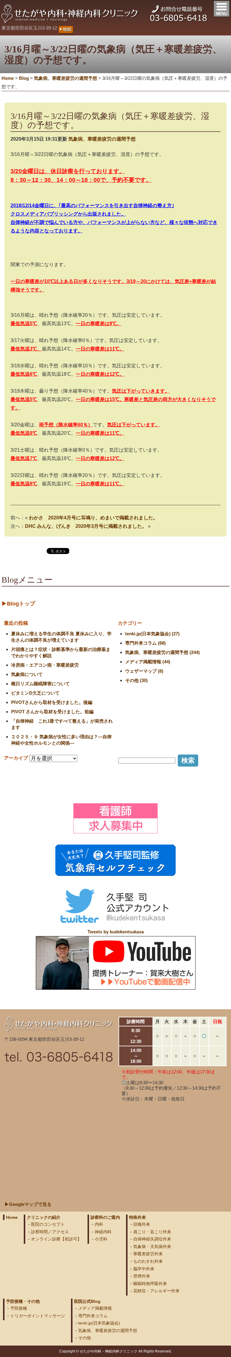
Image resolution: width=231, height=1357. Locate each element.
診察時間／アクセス (50, 1231)
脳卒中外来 (143, 1268)
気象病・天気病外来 (152, 1246)
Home (8, 78)
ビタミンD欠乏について (35, 693)
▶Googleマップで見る (28, 1204)
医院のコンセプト (48, 1224)
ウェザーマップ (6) (144, 671)
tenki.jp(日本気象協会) (99, 1323)
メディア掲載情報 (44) (147, 661)
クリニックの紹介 (43, 1217)
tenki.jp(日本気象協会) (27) (152, 633)
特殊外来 (137, 1217)
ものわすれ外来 (148, 1261)
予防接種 (18, 1308)
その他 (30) (136, 680)
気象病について (27, 674)
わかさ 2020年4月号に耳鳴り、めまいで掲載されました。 (93, 517)
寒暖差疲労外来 (148, 1253)
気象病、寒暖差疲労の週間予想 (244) (162, 652)
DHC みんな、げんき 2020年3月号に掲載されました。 (86, 526)
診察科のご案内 (105, 1217)
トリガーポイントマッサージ (37, 1315)
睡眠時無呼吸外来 (150, 1283)
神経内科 (103, 1231)
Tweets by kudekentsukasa (116, 931)
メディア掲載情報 (95, 1308)
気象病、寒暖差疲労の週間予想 (102, 139)
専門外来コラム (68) (145, 643)
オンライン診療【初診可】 (56, 1239)
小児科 (101, 1239)
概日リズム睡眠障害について (40, 683)
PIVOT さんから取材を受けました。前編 (52, 711)
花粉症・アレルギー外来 (156, 1290)
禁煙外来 (141, 1276)
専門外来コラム (93, 1315)
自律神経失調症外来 (152, 1239)
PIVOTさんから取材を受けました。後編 (51, 702)
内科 (99, 1224)
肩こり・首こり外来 (152, 1231)
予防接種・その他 (23, 1301)
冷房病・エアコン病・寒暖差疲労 (45, 665)
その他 (84, 1337)
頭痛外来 (141, 1224)
